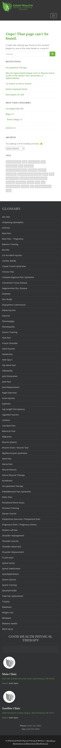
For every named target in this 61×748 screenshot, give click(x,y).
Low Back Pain (8, 425)
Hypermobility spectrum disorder (33, 178)
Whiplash (6, 618)
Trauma (6, 601)
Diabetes (6, 293)
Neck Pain (6, 458)
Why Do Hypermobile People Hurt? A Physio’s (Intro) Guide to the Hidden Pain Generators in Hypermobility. (30, 75)
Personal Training (10, 508)
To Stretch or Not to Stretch (19, 83)
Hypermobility (12, 178)
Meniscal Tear (8, 431)
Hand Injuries (8, 348)
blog (24, 162)
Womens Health (9, 623)
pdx (43, 182)
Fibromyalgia (8, 321)
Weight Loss (7, 612)
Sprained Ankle (9, 590)
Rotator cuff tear (10, 530)
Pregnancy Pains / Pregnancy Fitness (19, 524)
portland (25, 186)
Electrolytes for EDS (15, 94)
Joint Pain (6, 381)
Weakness (7, 607)
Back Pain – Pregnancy (12, 238)
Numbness (7, 480)
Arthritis (6, 227)
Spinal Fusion (8, 563)
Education (29, 166)
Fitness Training (9, 332)
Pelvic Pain (7, 497)
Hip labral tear (9, 365)
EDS (20, 166)
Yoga (9, 190)
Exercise (6, 315)
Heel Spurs (7, 359)
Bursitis (5, 249)
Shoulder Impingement (13, 535)
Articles (9, 128)
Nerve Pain (7, 464)
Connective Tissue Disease (14, 282)
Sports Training (9, 585)
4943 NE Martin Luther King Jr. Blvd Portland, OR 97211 (28, 713)
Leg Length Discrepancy (13, 409)
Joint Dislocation (9, 376)
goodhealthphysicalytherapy (29, 174)
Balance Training (10, 244)
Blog (8, 114)
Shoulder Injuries (10, 541)
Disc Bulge (7, 299)
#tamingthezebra (13, 162)
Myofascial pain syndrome (14, 453)
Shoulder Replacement (13, 552)
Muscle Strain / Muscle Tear (15, 447)
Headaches (7, 354)
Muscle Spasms (9, 442)
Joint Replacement (10, 387)
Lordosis (6, 420)
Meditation (20, 182)
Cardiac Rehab (9, 260)
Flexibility (32, 170)
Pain (37, 182)
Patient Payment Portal (16, 89)
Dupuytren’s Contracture (14, 304)
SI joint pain (7, 557)
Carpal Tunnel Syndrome (14, 266)
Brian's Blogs (13, 119)
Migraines (7, 436)
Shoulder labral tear (11, 546)
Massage (10, 182)
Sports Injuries (9, 579)
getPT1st (41, 170)
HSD (51, 174)
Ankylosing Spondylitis (12, 222)
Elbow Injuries (9, 310)
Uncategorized (12, 108)
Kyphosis (6, 403)
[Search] (52, 54)
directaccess (12, 166)
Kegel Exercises (9, 392)
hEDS (45, 174)
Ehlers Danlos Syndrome (16, 170)
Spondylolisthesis (10, 574)
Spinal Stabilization (11, 568)
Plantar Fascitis (9, 513)
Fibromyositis (8, 326)
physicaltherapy (13, 186)
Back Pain (6, 233)
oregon (30, 182)
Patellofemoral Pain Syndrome (16, 491)
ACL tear (6, 216)
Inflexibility (7, 370)
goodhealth (11, 174)
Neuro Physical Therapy (13, 475)
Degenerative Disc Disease (14, 288)
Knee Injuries (8, 398)
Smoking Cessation (43, 186)
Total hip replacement (12, 596)
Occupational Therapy (16, 67)
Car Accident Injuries (12, 255)
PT (32, 186)
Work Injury (7, 629)
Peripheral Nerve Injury (13, 502)
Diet (43, 162)
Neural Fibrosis (9, 469)
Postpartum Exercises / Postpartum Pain (21, 519)
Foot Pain (6, 337)
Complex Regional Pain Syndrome (18, 277)
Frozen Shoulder (10, 343)
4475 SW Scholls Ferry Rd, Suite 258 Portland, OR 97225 (28, 678)
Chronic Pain (34, 162)
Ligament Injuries (10, 414)
